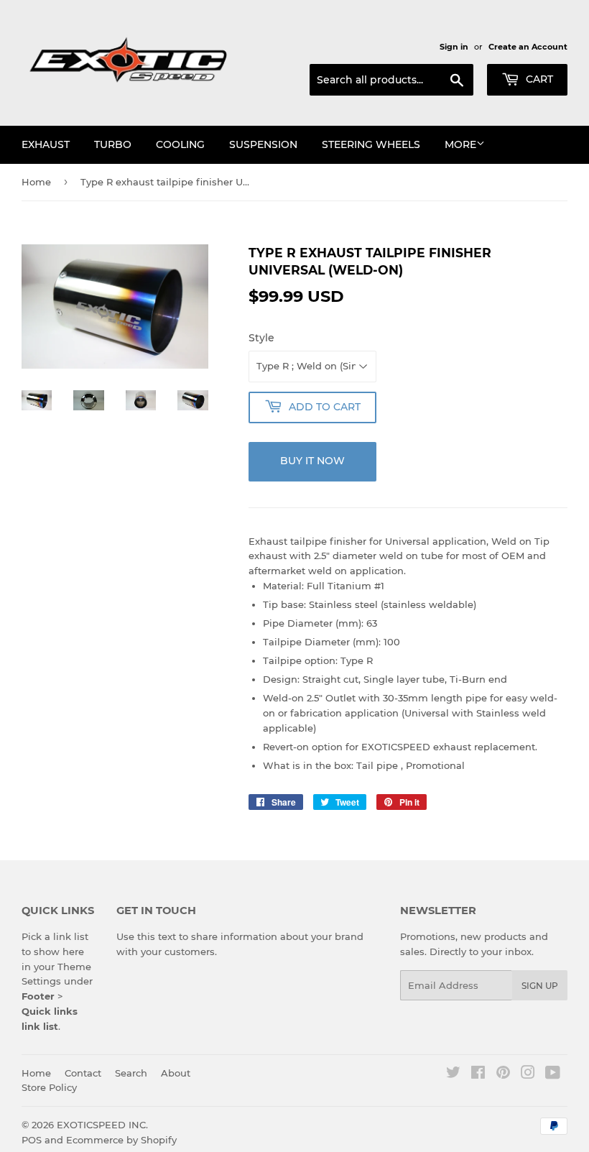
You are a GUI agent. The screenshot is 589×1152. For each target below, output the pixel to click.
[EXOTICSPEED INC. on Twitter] (453, 1074)
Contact (83, 1073)
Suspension (263, 144)
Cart (538, 79)
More (460, 144)
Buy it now (312, 460)
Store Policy (49, 1087)
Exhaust (46, 144)
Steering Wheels (371, 144)
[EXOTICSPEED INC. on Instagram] (528, 1074)
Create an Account (527, 47)
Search (131, 1073)
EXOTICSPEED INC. (102, 1124)
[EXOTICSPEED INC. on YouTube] (552, 1074)
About (175, 1073)
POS (32, 1140)
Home (36, 182)
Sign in (454, 47)
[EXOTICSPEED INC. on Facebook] (478, 1074)
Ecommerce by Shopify (121, 1140)
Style (261, 337)
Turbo (112, 144)
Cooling (180, 144)
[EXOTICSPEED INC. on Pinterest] (503, 1074)
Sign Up (539, 985)
